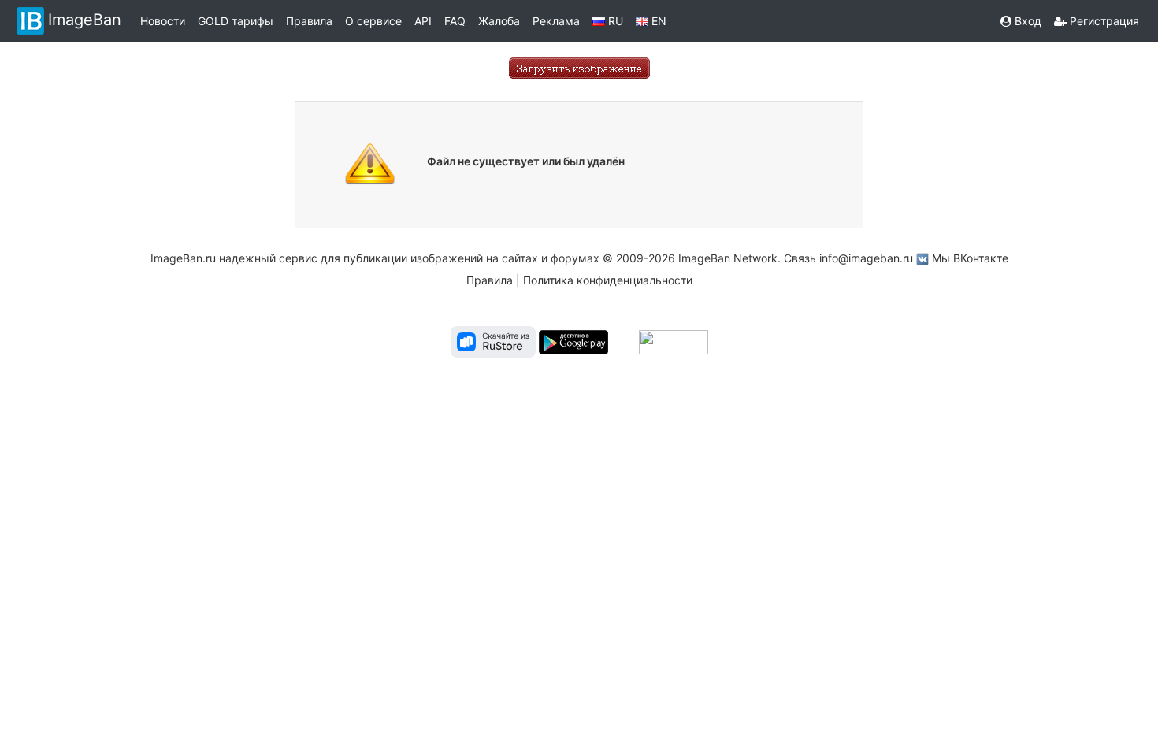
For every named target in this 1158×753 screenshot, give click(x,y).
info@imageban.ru (866, 258)
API (423, 21)
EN (657, 21)
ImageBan (84, 19)
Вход (1026, 21)
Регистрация (1103, 21)
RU (614, 21)
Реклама (556, 21)
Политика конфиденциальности (607, 280)
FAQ (455, 21)
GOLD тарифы (235, 21)
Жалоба (499, 21)
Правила (309, 21)
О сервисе (373, 21)
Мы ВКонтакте (970, 258)
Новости (162, 21)
